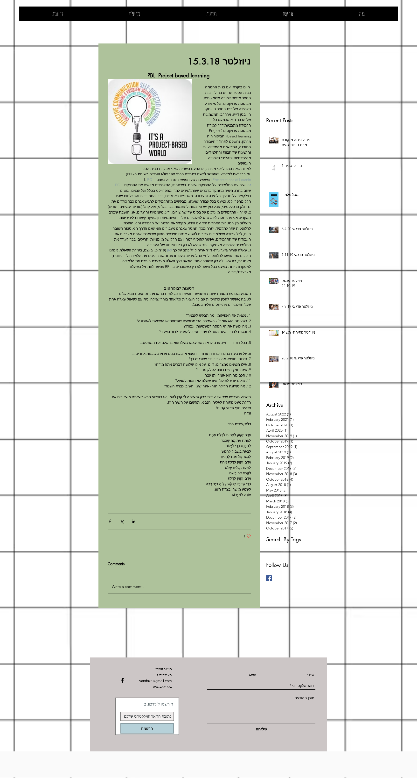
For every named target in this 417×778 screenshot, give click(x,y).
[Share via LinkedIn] (133, 521)
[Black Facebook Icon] (122, 680)
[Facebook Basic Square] (269, 578)
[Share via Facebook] (110, 521)
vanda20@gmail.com (155, 681)
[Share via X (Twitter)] (121, 521)
